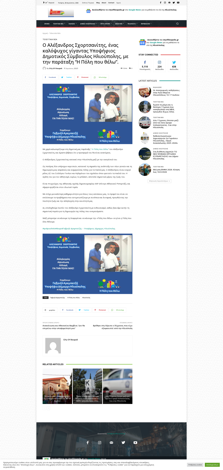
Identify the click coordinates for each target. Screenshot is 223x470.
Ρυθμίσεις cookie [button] (195, 465)
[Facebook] (160, 3)
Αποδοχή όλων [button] (212, 465)
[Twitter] (174, 3)
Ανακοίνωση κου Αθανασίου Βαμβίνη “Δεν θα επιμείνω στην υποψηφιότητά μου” (64, 327)
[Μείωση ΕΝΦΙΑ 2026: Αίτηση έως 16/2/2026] (145, 169)
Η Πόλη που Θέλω (100, 149)
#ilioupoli (59, 228)
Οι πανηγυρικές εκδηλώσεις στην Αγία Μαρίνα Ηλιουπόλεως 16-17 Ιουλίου (57, 398)
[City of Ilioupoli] (45, 68)
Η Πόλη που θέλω (73, 298)
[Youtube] (178, 3)
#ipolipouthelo (49, 228)
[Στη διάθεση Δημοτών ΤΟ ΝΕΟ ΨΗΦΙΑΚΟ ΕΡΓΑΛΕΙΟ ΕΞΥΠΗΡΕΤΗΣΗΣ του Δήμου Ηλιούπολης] (145, 154)
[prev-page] (44, 408)
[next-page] (48, 408)
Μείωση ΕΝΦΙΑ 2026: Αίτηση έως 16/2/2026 (166, 170)
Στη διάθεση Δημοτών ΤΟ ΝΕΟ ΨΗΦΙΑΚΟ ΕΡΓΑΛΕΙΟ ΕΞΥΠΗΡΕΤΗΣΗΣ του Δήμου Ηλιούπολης (165, 155)
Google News (134, 10)
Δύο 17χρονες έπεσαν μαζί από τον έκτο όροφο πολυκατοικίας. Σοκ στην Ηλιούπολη (117, 398)
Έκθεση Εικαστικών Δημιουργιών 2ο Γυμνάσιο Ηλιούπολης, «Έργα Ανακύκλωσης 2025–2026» (165, 139)
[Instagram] (165, 3)
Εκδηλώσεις (57, 393)
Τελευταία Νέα (54, 33)
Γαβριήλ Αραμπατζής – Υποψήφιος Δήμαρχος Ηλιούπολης (89, 228)
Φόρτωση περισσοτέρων (158, 181)
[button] (177, 24)
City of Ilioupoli (55, 68)
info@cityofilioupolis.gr (116, 434)
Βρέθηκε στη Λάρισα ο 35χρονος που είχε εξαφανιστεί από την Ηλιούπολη (112, 327)
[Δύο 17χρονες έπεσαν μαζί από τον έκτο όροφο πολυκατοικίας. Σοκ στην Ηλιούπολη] (117, 386)
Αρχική (45, 33)
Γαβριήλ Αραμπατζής (57, 298)
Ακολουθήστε (159, 61)
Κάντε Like (145, 61)
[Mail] (169, 3)
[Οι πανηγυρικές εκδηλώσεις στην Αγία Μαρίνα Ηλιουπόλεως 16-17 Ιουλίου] (57, 386)
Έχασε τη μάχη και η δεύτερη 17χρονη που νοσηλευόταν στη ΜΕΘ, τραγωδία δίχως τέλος (87, 398)
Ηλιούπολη (86, 298)
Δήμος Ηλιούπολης (160, 133)
